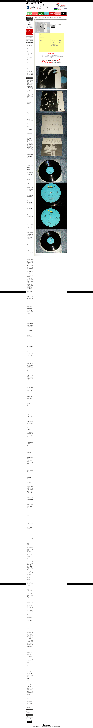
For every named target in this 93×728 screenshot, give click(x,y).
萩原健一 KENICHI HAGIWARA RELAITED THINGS (30, 388)
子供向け (28, 543)
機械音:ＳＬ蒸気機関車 (29, 703)
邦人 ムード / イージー (30, 697)
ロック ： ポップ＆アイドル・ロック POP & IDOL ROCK (30, 614)
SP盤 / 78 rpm (28, 91)
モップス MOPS (29, 482)
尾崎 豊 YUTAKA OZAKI (30, 203)
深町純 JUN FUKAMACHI (30, 423)
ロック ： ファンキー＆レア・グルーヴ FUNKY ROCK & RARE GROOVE (30, 644)
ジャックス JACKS (29, 291)
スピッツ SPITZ (29, 313)
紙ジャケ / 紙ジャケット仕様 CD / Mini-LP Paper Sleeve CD (30, 109)
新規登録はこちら (29, 716)
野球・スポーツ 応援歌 (30, 599)
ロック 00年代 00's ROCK (30, 611)
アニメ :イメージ (29, 539)
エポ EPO (28, 183)
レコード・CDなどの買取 (29, 37)
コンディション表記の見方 (29, 40)
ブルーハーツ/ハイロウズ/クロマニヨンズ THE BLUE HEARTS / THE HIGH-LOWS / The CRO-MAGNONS (30, 433)
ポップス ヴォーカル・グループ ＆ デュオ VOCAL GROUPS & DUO (30, 566)
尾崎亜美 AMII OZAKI (29, 202)
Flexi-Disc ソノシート (29, 102)
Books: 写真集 (28, 119)
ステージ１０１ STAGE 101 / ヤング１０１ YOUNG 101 (30, 302)
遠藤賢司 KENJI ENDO (30, 184)
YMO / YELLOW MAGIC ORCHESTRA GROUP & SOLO (30, 157)
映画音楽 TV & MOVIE (30, 589)
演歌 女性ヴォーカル (30, 551)
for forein (27, 38)
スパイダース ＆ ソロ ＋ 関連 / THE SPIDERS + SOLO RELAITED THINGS (30, 311)
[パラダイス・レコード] (34, 3)
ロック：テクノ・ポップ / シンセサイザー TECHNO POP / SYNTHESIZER (30, 617)
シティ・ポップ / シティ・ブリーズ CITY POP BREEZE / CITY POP (30, 635)
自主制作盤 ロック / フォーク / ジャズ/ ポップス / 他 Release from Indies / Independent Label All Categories (30, 87)
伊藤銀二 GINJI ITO (29, 169)
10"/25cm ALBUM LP (29, 90)
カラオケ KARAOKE (29, 129)
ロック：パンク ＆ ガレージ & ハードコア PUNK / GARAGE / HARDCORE (30, 620)
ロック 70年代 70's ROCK (30, 607)
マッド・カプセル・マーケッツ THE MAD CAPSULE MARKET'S (30, 460)
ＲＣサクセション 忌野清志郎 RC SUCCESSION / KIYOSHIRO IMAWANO (30, 133)
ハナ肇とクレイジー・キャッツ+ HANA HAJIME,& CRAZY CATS (30, 237)
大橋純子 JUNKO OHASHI (30, 195)
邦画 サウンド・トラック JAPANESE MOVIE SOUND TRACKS (30, 689)
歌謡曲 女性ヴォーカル (30, 574)
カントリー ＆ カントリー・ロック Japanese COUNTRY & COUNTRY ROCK (30, 660)
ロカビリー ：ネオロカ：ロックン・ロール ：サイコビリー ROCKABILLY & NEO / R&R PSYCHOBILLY (30, 632)
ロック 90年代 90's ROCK (30, 610)
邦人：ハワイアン (29, 698)
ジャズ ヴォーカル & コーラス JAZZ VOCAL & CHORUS (30, 665)
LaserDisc (28, 113)
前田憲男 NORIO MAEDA (30, 452)
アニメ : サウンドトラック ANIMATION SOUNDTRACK (30, 532)
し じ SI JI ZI (28, 273)
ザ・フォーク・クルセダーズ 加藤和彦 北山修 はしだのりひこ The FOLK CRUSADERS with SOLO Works (30, 421)
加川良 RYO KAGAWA (29, 208)
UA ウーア (28, 179)
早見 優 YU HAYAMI (29, 398)
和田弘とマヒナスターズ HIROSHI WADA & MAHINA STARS (30, 524)
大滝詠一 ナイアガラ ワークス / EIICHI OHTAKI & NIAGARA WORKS (30, 190)
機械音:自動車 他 (29, 707)
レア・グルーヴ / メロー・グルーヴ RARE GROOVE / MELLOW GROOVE (30, 603)
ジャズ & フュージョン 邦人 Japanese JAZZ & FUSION (30, 62)
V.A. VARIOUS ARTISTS (30, 529)
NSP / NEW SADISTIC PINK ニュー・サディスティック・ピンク (30, 378)
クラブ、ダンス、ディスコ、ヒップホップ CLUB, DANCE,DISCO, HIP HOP (30, 641)
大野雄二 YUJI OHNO (29, 196)
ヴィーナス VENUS (29, 180)
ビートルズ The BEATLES (30, 416)
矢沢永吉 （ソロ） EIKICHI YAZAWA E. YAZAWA (30, 489)
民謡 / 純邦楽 (28, 556)
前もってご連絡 (61, 56)
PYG (27, 405)
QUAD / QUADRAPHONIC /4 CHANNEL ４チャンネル (30, 106)
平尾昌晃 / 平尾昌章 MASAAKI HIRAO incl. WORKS (30, 410)
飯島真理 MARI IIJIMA (30, 154)
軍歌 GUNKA (28, 579)
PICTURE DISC (28, 103)
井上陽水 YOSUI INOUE (30, 174)
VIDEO (27, 112)
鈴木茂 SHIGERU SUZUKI (30, 298)
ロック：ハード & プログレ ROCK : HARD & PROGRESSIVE (30, 628)
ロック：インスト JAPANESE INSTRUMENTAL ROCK (30, 623)
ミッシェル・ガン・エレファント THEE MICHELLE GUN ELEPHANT (30, 467)
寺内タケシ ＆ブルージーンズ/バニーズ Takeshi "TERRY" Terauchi (30, 342)
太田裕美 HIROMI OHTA (30, 187)
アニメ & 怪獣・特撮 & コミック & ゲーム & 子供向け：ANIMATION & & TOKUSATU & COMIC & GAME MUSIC (30, 47)
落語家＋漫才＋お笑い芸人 (30, 583)
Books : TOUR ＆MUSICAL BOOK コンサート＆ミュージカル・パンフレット (30, 126)
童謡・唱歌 (28, 544)
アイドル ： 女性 (29, 590)
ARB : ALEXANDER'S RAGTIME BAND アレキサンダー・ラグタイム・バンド (30, 147)
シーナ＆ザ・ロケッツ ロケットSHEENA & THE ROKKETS (30, 276)
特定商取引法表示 (28, 35)
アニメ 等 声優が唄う (30, 538)
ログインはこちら (29, 718)
